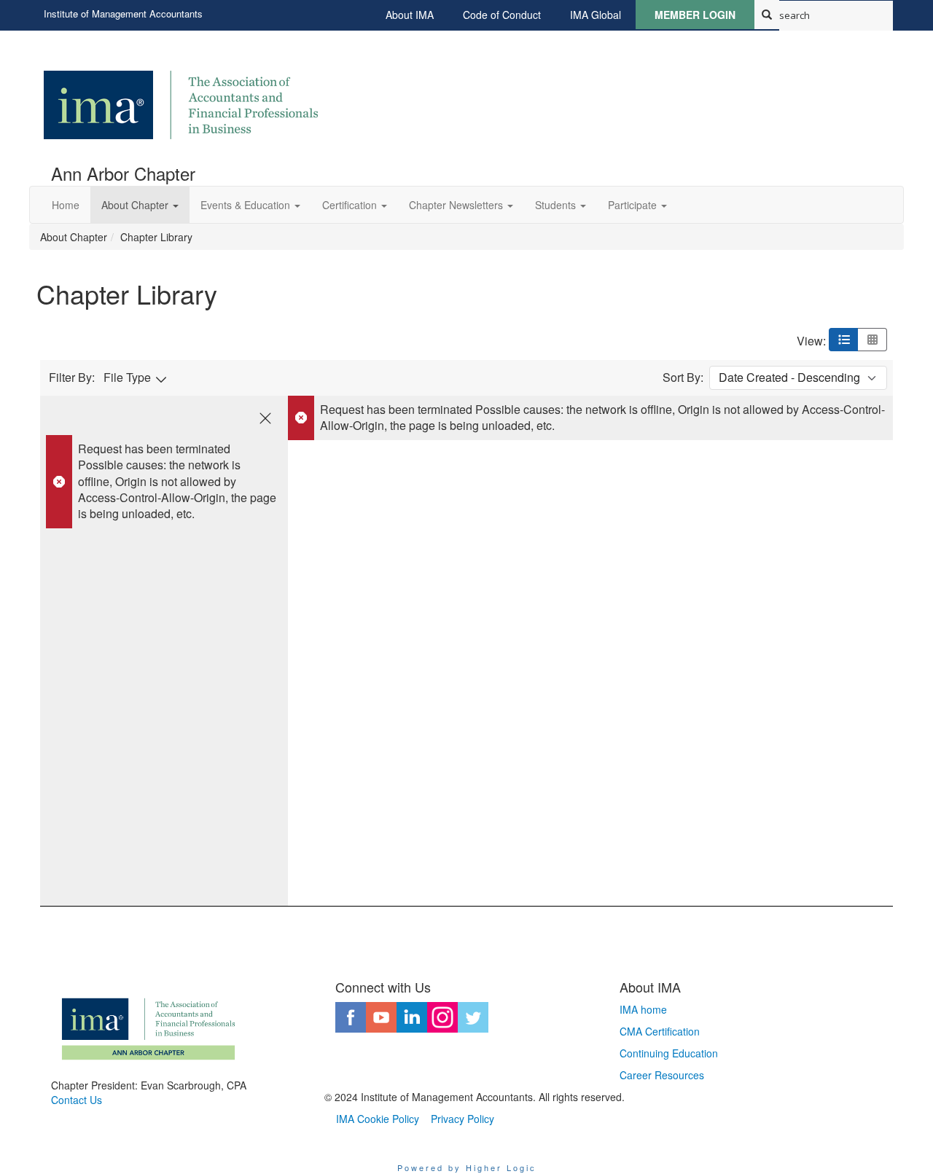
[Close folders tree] (265, 418)
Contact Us (76, 1099)
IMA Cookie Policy (377, 1118)
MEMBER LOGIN (695, 14)
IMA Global (595, 14)
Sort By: (683, 377)
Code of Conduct (502, 14)
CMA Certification (660, 1031)
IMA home (643, 1009)
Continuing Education (669, 1053)
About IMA (410, 14)
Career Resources (662, 1075)
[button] (140, 205)
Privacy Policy (462, 1118)
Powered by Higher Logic (466, 1167)
